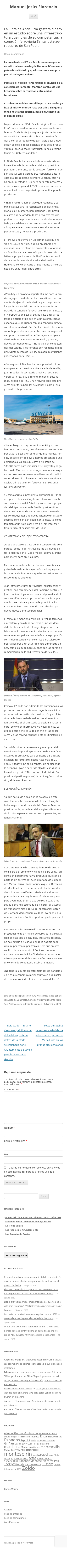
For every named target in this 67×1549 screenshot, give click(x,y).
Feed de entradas (13, 1513)
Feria (33, 1440)
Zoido (28, 1468)
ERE (60, 1437)
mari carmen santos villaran (18, 1388)
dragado (15, 1436)
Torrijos (10, 1464)
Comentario (12, 1089)
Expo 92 (25, 1440)
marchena (12, 1446)
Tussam (47, 1464)
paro (51, 1454)
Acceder (8, 1509)
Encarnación (49, 1436)
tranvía (20, 1464)
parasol (42, 1454)
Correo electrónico (15, 1141)
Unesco (57, 1464)
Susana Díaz (11, 1461)
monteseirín (18, 1453)
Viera (18, 1469)
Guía (29, 1443)
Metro (7, 1450)
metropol (33, 1450)
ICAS (33, 995)
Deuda (7, 1436)
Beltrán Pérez (45, 1433)
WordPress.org (11, 1522)
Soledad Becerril (44, 1458)
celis (54, 1433)
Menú (33, 16)
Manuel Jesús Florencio (33, 6)
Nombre (10, 1127)
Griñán (9, 1443)
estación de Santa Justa (27, 1003)
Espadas (12, 1440)
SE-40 (25, 1458)
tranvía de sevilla (33, 1464)
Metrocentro (18, 1450)
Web (6, 1154)
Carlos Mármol (11, 1488)
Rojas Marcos (17, 1458)
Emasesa (34, 1436)
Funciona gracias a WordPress (18, 1542)
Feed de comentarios (15, 1517)
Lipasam (44, 1443)
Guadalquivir (21, 1443)
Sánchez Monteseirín (32, 1461)
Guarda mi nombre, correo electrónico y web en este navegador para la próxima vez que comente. (32, 1171)
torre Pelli (53, 1461)
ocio (35, 1454)
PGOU (56, 1455)
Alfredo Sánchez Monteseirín (21, 1433)
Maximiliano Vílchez (30, 1447)
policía (7, 1458)
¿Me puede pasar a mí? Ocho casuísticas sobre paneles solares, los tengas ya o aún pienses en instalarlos (33, 1363)
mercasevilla (50, 1446)
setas (32, 1458)
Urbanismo (9, 1469)
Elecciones (24, 1436)
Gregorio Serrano (46, 1440)
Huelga (36, 1443)
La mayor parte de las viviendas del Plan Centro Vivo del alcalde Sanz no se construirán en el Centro (33, 1392)
